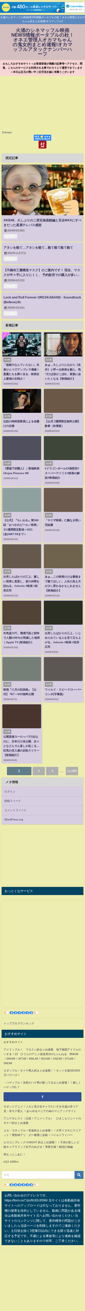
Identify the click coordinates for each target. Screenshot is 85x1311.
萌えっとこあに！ (15, 1154)
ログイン (9, 791)
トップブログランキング (19, 1023)
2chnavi (7, 132)
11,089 (72, 770)
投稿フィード (12, 800)
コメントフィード (15, 810)
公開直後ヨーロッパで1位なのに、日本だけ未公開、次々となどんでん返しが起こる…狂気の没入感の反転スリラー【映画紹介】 (21, 745)
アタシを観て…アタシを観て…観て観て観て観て (38, 247)
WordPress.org (13, 819)
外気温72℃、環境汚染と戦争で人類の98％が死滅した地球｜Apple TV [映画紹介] (21, 638)
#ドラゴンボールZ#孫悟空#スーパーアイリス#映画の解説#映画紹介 (62, 473)
